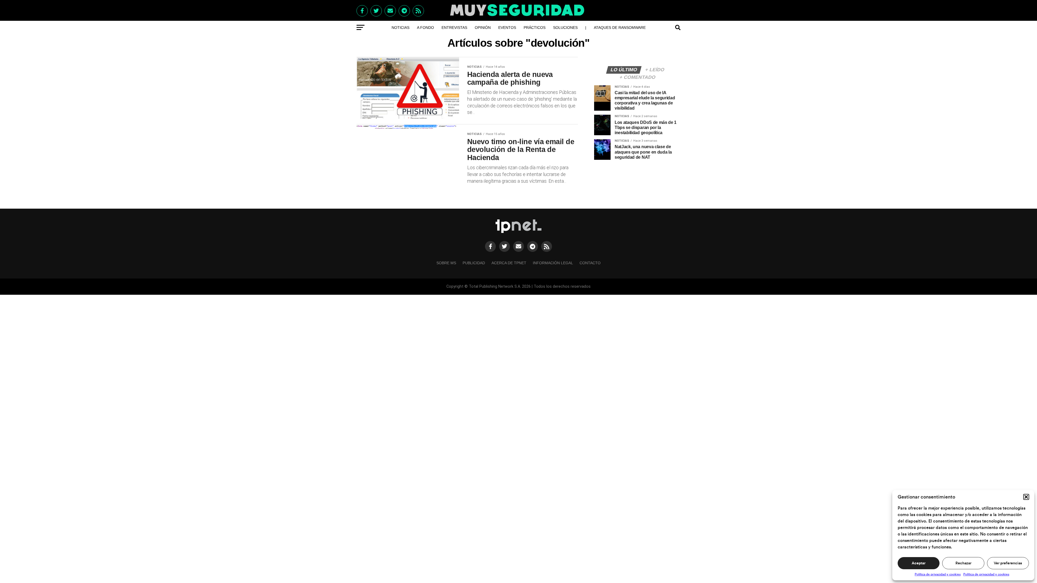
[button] (1026, 497)
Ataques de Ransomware (620, 27)
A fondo (425, 27)
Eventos (507, 27)
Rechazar (963, 563)
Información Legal (553, 263)
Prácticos (535, 27)
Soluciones (565, 27)
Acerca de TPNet (508, 263)
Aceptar (918, 563)
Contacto (590, 263)
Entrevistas (454, 27)
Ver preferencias (1008, 563)
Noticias (400, 27)
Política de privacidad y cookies (938, 574)
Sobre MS (446, 263)
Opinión (483, 27)
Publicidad (474, 263)
